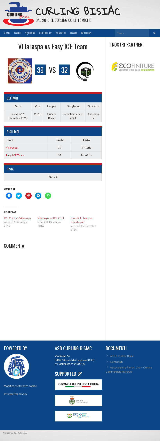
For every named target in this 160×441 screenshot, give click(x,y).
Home (7, 33)
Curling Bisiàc (78, 11)
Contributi (116, 361)
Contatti (60, 33)
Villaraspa (12, 147)
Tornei (17, 33)
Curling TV (45, 33)
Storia (73, 33)
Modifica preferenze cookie (20, 385)
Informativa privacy (15, 393)
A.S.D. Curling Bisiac (122, 356)
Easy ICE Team (15, 155)
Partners (86, 33)
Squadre (30, 33)
